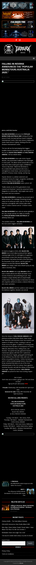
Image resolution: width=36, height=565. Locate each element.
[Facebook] (16, 40)
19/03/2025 (14, 511)
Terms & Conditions (8, 554)
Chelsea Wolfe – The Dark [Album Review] (14, 521)
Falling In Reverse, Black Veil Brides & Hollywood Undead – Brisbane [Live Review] (22, 507)
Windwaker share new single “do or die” (13, 532)
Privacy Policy (6, 551)
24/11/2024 (6, 77)
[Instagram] (19, 40)
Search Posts (6, 540)
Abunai (21, 563)
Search (30, 543)
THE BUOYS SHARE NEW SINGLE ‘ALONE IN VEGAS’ (17, 535)
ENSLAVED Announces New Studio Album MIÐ (16, 524)
